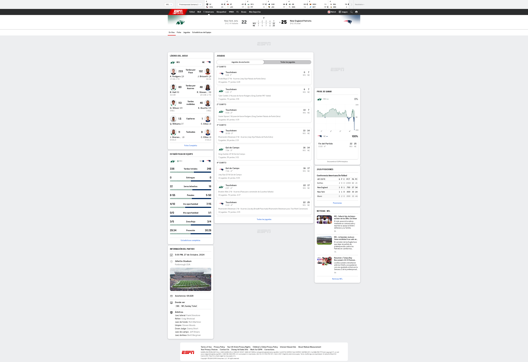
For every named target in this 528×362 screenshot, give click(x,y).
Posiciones (337, 203)
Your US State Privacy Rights (239, 347)
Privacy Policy (219, 347)
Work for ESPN (256, 350)
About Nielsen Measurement (309, 347)
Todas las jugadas (264, 219)
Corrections (269, 350)
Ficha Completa (190, 146)
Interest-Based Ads (288, 347)
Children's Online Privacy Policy (265, 347)
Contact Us (224, 350)
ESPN (178, 12)
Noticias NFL (337, 279)
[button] (351, 12)
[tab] (240, 62)
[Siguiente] (351, 4)
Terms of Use (206, 347)
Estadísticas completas (190, 240)
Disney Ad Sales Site (239, 350)
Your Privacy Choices (209, 350)
